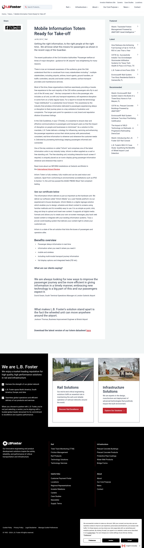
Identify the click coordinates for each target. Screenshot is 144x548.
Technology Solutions (59, 459)
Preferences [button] (87, 535)
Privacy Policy (18, 527)
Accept (130, 540)
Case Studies (128, 2)
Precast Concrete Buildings (107, 449)
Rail (67, 7)
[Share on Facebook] (7, 27)
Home (4, 14)
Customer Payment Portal (61, 478)
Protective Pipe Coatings (106, 456)
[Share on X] (11, 27)
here (88, 330)
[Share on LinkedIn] (15, 27)
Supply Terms (56, 503)
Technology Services (59, 463)
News (126, 7)
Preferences (92, 540)
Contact (137, 7)
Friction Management (59, 452)
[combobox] (37, 7)
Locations (138, 2)
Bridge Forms (102, 463)
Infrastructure (80, 7)
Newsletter (55, 500)
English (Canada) (131, 546)
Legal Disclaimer (31, 527)
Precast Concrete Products (107, 452)
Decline (111, 540)
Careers (120, 2)
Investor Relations (58, 489)
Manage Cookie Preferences (48, 527)
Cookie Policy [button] (91, 533)
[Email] (19, 27)
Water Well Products (105, 459)
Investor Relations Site (107, 2)
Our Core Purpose (110, 7)
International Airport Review (48, 169)
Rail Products (56, 456)
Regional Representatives (61, 486)
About (94, 7)
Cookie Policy (7, 527)
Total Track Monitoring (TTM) (62, 449)
